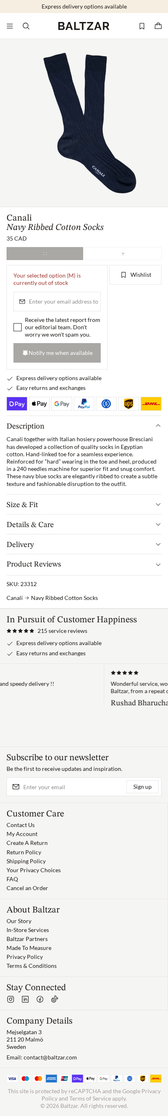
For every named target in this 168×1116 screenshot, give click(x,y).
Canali (19, 218)
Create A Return (27, 842)
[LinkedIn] (25, 999)
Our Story (19, 920)
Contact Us (21, 824)
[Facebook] (40, 999)
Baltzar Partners (27, 938)
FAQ (12, 878)
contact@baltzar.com (50, 1057)
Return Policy (24, 852)
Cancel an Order (27, 887)
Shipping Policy (26, 861)
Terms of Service (90, 1098)
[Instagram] (11, 999)
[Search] (26, 26)
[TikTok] (55, 999)
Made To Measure (29, 947)
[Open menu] (9, 26)
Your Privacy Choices (34, 870)
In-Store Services (28, 929)
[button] (47, 631)
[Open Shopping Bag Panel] (158, 26)
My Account (22, 833)
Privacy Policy (25, 956)
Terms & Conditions (32, 965)
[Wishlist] (141, 26)
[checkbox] (17, 327)
